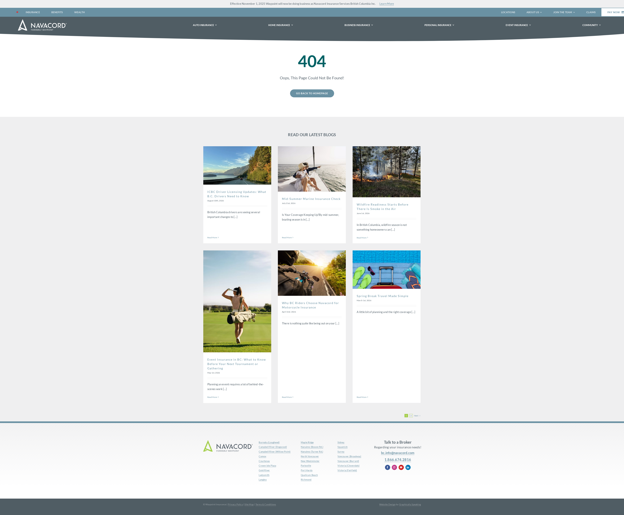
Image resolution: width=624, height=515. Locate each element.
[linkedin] (408, 467)
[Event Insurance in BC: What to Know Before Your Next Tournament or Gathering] (237, 301)
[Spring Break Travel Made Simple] (387, 269)
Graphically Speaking (410, 504)
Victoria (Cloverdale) (348, 465)
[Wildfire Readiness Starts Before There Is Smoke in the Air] (387, 171)
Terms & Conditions (265, 504)
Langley (262, 479)
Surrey (341, 451)
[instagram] (394, 467)
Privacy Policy (235, 504)
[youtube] (401, 467)
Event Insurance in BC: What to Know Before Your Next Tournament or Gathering (236, 364)
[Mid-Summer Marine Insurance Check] (312, 169)
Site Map (249, 504)
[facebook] (387, 467)
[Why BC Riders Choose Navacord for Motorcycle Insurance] (312, 273)
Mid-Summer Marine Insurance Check (311, 199)
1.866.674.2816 (397, 459)
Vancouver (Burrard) (348, 461)
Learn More (386, 3)
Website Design (387, 504)
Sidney (341, 442)
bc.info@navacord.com (397, 453)
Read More (212, 237)
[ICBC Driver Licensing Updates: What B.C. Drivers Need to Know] (237, 165)
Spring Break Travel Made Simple (383, 296)
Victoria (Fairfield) (347, 470)
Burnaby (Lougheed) (269, 442)
